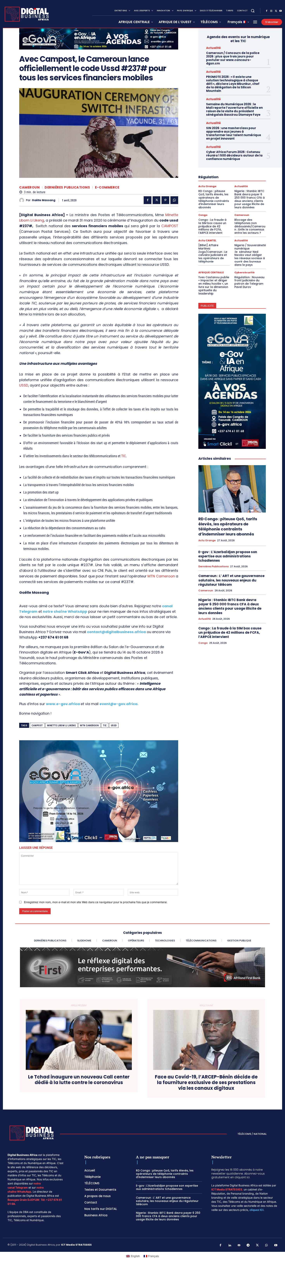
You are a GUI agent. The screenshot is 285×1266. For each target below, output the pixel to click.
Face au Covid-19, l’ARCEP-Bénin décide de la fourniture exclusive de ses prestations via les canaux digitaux (206, 1082)
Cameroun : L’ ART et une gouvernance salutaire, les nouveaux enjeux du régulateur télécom (231, 580)
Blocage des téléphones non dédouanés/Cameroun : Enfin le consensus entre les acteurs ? (249, 226)
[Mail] (239, 1245)
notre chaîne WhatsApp (65, 611)
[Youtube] (280, 11)
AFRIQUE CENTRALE (211, 272)
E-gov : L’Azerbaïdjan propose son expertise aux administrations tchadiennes (227, 556)
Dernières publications (67, 187)
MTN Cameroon (161, 576)
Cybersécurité (244, 272)
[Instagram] (271, 11)
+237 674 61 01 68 (53, 637)
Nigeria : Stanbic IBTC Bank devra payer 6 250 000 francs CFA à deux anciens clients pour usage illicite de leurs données (249, 199)
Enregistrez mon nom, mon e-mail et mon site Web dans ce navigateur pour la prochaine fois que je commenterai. (95, 902)
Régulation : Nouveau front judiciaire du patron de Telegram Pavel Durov (249, 282)
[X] (276, 11)
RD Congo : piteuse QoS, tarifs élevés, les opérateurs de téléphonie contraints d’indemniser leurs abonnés (213, 199)
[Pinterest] (165, 200)
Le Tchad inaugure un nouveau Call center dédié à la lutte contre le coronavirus (79, 1079)
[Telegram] (248, 1245)
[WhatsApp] (174, 200)
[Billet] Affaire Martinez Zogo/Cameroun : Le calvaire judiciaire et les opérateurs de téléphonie (212, 253)
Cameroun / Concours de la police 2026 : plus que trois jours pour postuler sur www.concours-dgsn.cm (232, 58)
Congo (202, 215)
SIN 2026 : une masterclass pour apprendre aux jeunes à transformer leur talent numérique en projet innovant (233, 133)
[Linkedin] (229, 1245)
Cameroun (29, 187)
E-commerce (107, 187)
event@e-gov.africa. (118, 703)
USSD (23, 385)
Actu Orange (207, 186)
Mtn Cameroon (89, 725)
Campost (37, 725)
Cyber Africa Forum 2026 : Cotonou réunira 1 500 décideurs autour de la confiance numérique (234, 155)
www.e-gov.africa (63, 703)
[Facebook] (266, 11)
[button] (252, 10)
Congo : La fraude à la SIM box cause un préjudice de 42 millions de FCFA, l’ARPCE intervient (212, 226)
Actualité (213, 47)
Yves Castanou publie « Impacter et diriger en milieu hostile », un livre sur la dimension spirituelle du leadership (213, 285)
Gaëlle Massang (43, 200)
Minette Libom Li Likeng (61, 725)
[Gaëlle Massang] (22, 200)
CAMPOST (169, 225)
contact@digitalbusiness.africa (116, 631)
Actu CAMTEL (207, 240)
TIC (123, 456)
